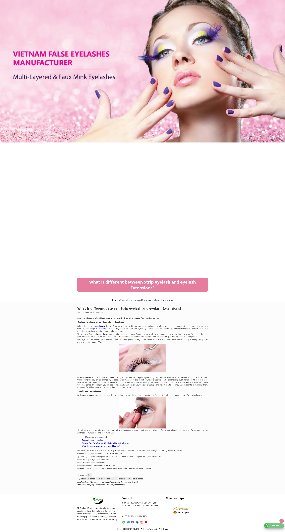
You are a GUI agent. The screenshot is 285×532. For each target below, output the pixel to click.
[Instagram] (141, 522)
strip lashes (138, 479)
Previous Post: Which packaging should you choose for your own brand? (107, 482)
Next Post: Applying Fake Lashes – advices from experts (101, 484)
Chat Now (275, 526)
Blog (90, 475)
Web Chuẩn (163, 529)
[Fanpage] (137, 522)
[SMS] (128, 522)
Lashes (114, 479)
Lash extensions (103, 479)
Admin (86, 312)
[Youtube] (146, 522)
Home (114, 300)
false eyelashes (88, 479)
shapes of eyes (125, 479)
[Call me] (124, 522)
